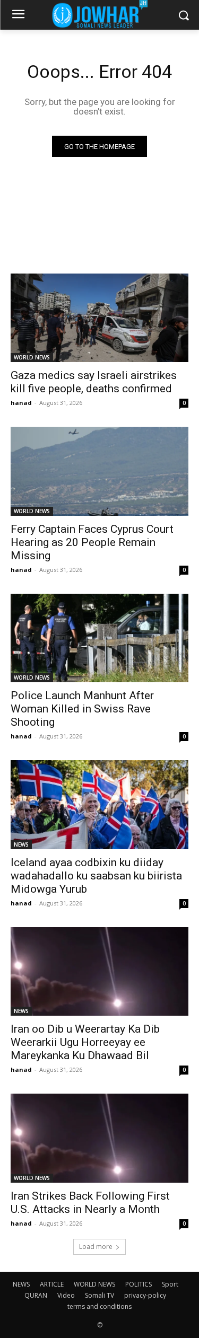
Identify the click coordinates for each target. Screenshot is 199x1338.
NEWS (21, 844)
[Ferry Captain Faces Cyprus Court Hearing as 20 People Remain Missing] (99, 471)
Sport (170, 1284)
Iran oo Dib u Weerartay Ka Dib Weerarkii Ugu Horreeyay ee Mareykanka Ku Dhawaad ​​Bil (85, 1042)
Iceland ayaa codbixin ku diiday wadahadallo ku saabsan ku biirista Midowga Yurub (96, 875)
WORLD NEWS (32, 357)
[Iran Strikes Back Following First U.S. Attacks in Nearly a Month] (99, 1138)
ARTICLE (52, 1284)
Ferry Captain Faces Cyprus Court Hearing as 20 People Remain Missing (92, 542)
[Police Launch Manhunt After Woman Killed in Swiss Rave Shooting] (99, 638)
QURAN (35, 1295)
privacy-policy (145, 1295)
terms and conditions (99, 1306)
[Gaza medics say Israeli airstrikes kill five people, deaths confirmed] (99, 318)
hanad (21, 403)
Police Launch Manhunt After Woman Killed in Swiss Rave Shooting (82, 708)
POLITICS (138, 1284)
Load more (96, 1246)
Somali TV (99, 1295)
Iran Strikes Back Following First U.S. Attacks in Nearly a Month (90, 1203)
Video (66, 1295)
